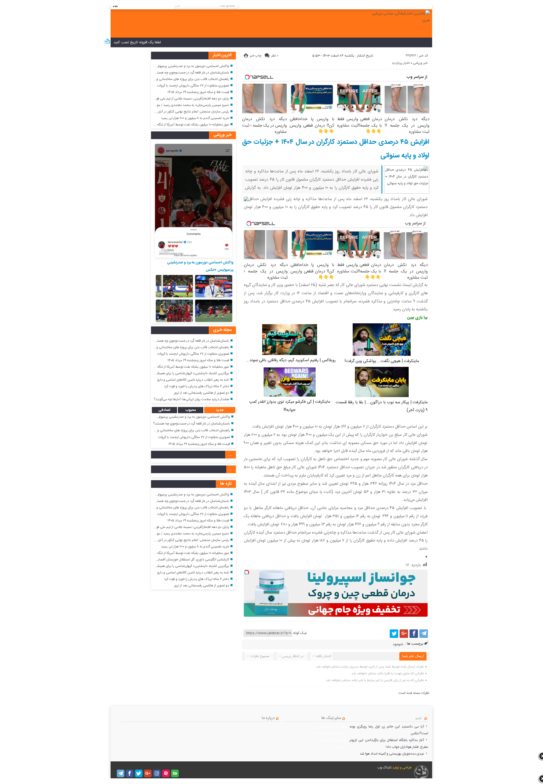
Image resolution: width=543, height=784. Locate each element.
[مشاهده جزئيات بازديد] (107, 43)
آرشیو (418, 718)
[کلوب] (175, 773)
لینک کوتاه (300, 633)
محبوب (191, 410)
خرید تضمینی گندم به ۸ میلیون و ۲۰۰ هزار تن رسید (195, 118)
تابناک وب (384, 767)
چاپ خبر (255, 56)
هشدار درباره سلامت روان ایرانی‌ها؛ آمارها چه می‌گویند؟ (191, 399)
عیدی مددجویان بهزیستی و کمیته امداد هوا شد (392, 754)
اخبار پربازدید (401, 63)
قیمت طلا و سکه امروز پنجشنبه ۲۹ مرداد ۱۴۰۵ (198, 92)
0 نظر (274, 56)
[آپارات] (166, 773)
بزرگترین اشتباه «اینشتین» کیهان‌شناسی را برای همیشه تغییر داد (186, 373)
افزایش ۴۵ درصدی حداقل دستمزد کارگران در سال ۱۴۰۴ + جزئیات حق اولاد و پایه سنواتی (335, 149)
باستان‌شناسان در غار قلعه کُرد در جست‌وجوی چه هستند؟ (190, 72)
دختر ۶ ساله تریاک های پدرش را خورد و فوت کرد (196, 386)
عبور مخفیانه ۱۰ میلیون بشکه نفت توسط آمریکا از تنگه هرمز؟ (188, 124)
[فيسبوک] (414, 633)
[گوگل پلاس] (404, 633)
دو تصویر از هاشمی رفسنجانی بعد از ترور (201, 393)
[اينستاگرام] (157, 773)
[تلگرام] (423, 633)
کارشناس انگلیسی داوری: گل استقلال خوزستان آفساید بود (190, 559)
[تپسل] (246, 572)
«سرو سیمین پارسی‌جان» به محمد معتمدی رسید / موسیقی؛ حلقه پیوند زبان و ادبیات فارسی (167, 105)
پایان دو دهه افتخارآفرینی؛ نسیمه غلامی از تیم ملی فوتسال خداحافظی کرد (179, 98)
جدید (220, 410)
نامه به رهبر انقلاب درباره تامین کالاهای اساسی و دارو (193, 380)
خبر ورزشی (420, 63)
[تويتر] (394, 633)
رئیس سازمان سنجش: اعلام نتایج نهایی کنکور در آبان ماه (191, 111)
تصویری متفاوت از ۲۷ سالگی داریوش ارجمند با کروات (193, 85)
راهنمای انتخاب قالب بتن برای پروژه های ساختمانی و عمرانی (187, 79)
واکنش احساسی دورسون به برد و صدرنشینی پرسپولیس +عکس (186, 66)
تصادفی (164, 410)
